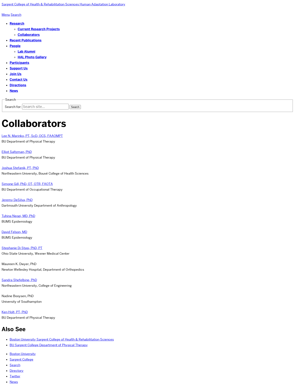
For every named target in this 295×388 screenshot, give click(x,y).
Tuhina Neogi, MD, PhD (18, 216)
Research (17, 23)
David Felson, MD (14, 232)
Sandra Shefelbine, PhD (19, 280)
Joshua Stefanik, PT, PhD (20, 168)
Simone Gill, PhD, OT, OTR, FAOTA (27, 184)
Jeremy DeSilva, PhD (17, 200)
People (15, 46)
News (14, 91)
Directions (18, 85)
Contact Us (18, 79)
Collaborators (29, 35)
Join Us (15, 74)
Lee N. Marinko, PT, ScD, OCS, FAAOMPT (32, 136)
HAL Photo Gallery (32, 57)
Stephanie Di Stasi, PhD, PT (22, 248)
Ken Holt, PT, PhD (15, 312)
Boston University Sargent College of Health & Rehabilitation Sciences (62, 339)
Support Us (19, 68)
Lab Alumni (26, 51)
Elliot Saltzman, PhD (17, 152)
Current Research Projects (39, 29)
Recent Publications (26, 40)
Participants (19, 63)
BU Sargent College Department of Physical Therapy (49, 345)
